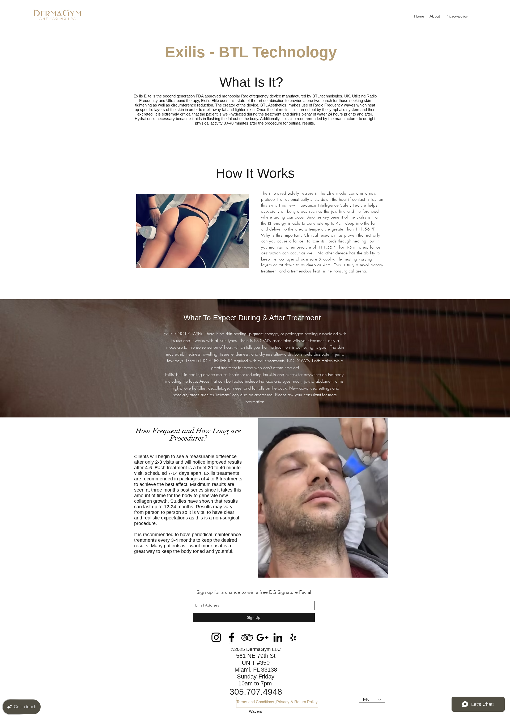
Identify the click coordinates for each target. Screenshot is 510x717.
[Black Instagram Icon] (216, 637)
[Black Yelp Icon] (293, 637)
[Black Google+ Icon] (262, 637)
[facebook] (231, 637)
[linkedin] (277, 637)
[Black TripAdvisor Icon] (247, 637)
